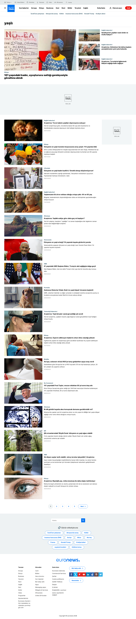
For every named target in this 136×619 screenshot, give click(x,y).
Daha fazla (55, 567)
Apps (37, 584)
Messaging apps (40, 587)
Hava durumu (39, 576)
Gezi (57, 8)
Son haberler (24, 8)
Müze (79, 537)
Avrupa (34, 8)
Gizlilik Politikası (57, 582)
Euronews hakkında (58, 571)
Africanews (38, 593)
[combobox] (76, 2)
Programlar (21, 595)
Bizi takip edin (39, 582)
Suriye (69, 537)
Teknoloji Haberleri (50, 311)
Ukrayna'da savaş (52, 13)
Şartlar (54, 576)
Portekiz (47, 287)
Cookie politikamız (58, 579)
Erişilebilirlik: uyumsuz (59, 590)
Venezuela (47, 240)
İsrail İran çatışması (37, 13)
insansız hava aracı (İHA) (74, 13)
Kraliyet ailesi (100, 13)
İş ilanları (55, 587)
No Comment (48, 383)
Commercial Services (59, 573)
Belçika (46, 359)
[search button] (66, 2)
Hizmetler (38, 567)
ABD (45, 263)
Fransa (52, 542)
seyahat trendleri (60, 547)
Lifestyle (47, 168)
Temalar (20, 567)
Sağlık (85, 8)
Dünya (41, 8)
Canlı (128, 8)
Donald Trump (89, 13)
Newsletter (75, 580)
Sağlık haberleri (106, 30)
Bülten (37, 573)
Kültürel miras (77, 547)
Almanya (47, 216)
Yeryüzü (78, 8)
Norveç (89, 537)
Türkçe (8, 2)
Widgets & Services (41, 590)
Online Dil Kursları (40, 595)
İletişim (54, 584)
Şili (45, 431)
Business (49, 8)
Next (63, 8)
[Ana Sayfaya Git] (11, 8)
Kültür (70, 8)
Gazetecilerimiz (23, 598)
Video (20, 593)
